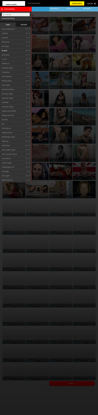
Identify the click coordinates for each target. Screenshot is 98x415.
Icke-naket (15, 85)
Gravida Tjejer (15, 68)
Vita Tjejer (15, 176)
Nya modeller (34, 3)
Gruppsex (15, 72)
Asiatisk (15, 37)
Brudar (15, 50)
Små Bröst (15, 145)
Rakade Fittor (15, 132)
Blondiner (15, 42)
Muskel (15, 119)
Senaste (24, 24)
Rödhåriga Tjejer (15, 137)
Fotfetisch (15, 63)
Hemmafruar (15, 76)
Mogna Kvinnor (15, 115)
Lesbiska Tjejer (15, 106)
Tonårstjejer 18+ (15, 167)
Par (15, 124)
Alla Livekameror (15, 29)
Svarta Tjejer (15, 163)
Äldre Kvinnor (15, 180)
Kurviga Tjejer (15, 94)
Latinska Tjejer (15, 98)
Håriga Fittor (15, 81)
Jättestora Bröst (15, 89)
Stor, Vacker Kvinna (15, 154)
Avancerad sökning (8, 18)
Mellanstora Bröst (15, 111)
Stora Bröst (15, 158)
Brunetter (15, 55)
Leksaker (15, 102)
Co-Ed (15, 59)
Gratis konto (77, 3)
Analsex (15, 33)
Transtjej (15, 171)
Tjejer (8, 24)
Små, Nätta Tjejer (15, 150)
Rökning (15, 141)
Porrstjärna (15, 128)
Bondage (15, 46)
